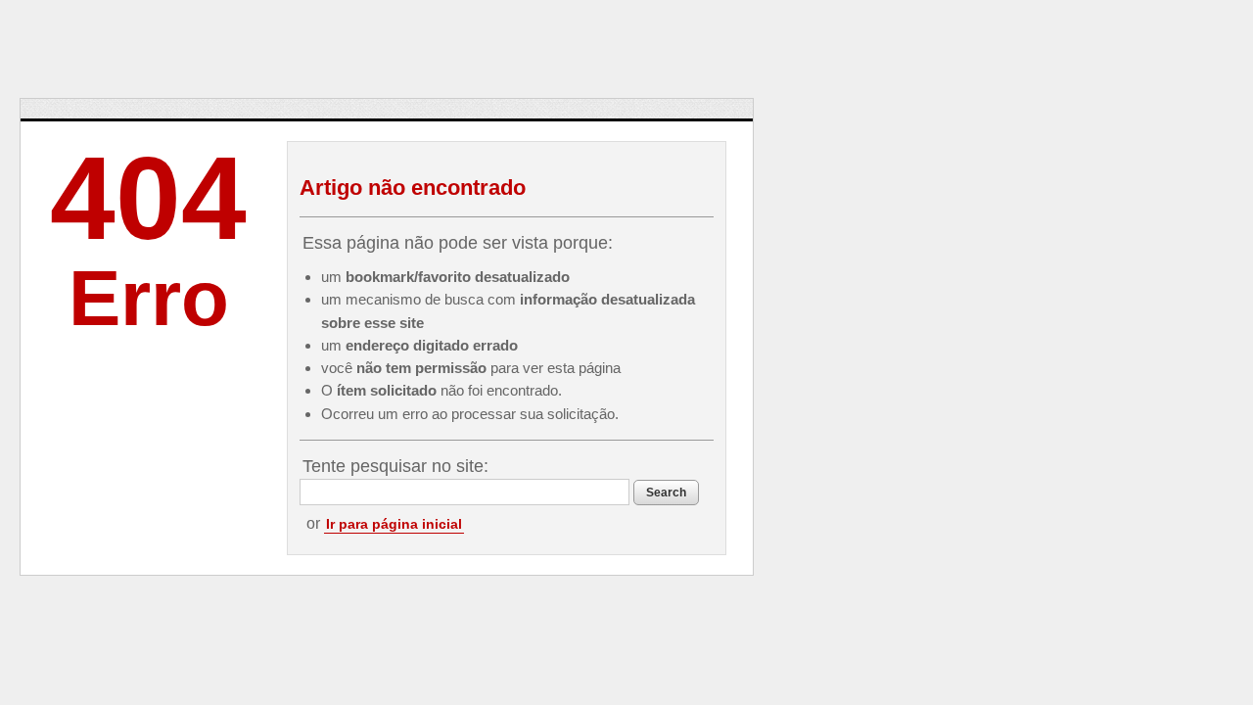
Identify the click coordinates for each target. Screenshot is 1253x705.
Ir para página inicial (394, 524)
